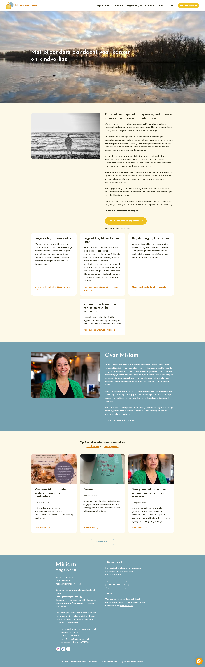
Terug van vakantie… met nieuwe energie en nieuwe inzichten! (150, 493)
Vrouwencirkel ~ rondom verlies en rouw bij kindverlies (51, 493)
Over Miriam (118, 5)
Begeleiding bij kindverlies (151, 238)
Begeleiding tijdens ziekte (54, 238)
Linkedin (93, 446)
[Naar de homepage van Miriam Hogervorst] (21, 5)
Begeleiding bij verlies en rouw (102, 240)
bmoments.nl (126, 605)
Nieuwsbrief (115, 584)
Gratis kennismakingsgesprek (124, 220)
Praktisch (150, 5)
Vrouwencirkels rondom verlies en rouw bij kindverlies (102, 308)
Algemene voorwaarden (132, 661)
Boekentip (91, 489)
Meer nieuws (101, 541)
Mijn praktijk (103, 5)
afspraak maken (75, 590)
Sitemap (93, 661)
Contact (161, 5)
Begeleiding (133, 5)
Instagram (111, 446)
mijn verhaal (127, 420)
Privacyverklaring (109, 661)
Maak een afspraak (188, 5)
